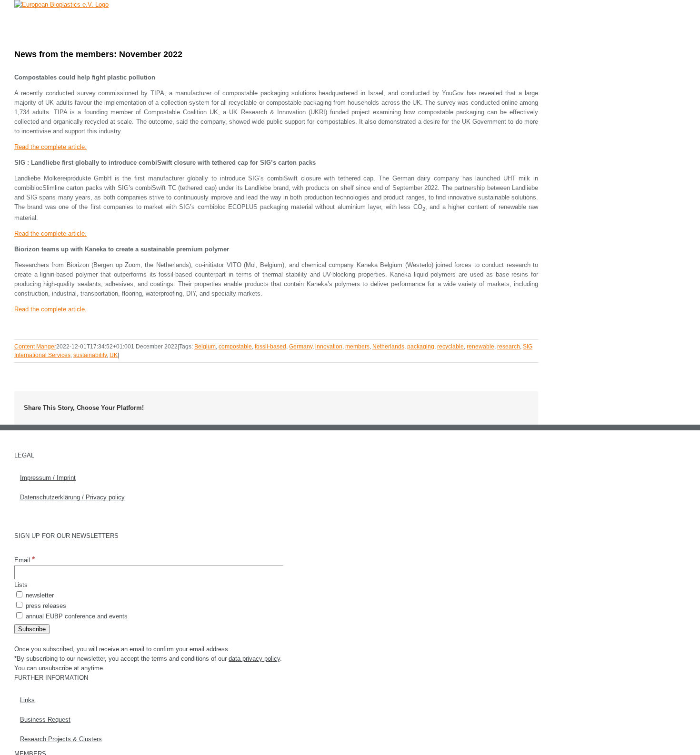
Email (24, 560)
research (508, 346)
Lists (21, 584)
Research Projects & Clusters (61, 739)
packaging (420, 346)
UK (114, 355)
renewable (480, 346)
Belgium (205, 346)
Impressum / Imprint (48, 477)
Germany (300, 346)
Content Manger (35, 346)
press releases (45, 605)
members (357, 346)
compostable (235, 346)
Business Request (45, 719)
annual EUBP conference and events (76, 616)
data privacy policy (254, 658)
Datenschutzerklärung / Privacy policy (72, 497)
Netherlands (388, 346)
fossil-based (270, 346)
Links (27, 700)
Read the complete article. (50, 146)
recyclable (450, 346)
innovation (328, 346)
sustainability (90, 355)
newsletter (39, 595)
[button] (523, 21)
